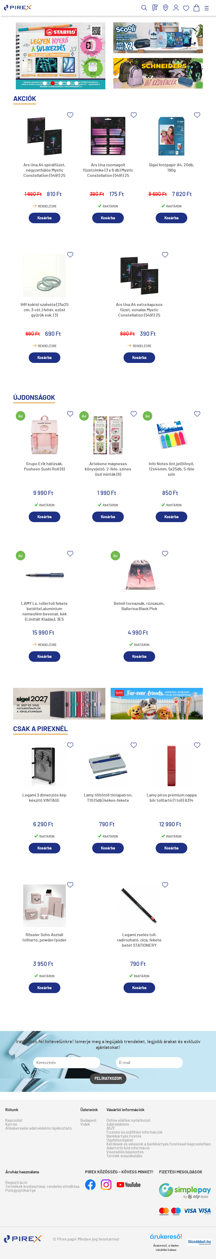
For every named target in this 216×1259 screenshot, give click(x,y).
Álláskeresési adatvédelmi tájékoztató (38, 1128)
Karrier (11, 1124)
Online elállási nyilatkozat (128, 1120)
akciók (24, 98)
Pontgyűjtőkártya (20, 1191)
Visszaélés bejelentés (125, 1152)
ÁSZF (110, 1128)
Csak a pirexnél (40, 729)
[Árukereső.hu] (166, 1238)
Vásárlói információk (125, 1110)
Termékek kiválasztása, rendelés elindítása (42, 1187)
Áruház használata (22, 1172)
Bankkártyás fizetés (123, 1136)
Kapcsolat (14, 1120)
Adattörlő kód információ (128, 1148)
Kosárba (44, 218)
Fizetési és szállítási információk (134, 1132)
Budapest (88, 1120)
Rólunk (11, 1110)
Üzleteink (89, 1110)
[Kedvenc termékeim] (186, 8)
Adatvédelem (117, 1124)
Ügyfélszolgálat (119, 1140)
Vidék (85, 1124)
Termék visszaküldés (124, 1156)
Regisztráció (16, 1183)
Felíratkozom (108, 1079)
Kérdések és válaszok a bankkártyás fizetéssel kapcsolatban (158, 1144)
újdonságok (34, 397)
